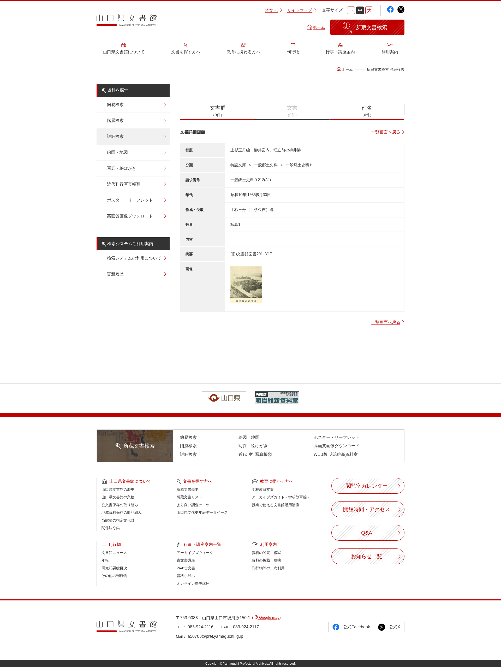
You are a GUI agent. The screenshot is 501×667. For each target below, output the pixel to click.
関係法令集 (111, 528)
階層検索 (115, 120)
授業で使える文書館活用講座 (275, 505)
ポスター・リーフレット (130, 200)
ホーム (319, 27)
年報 (105, 560)
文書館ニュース (114, 553)
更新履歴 (115, 274)
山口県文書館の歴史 (118, 489)
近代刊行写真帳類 (123, 184)
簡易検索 (115, 104)
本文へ (271, 10)
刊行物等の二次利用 (268, 568)
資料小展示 (186, 576)
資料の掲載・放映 (266, 560)
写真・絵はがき (121, 168)
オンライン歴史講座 (193, 583)
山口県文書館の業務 (118, 497)
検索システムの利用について (134, 258)
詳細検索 (115, 136)
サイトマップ (299, 10)
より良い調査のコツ (193, 505)
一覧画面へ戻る (385, 132)
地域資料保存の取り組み (122, 512)
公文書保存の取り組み (120, 505)
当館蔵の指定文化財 (118, 520)
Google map (268, 617)
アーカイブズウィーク (195, 553)
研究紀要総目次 (114, 568)
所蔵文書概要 (188, 489)
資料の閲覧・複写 (266, 553)
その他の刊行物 (114, 576)
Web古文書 (186, 568)
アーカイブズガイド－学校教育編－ (281, 497)
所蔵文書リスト (189, 497)
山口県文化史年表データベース (202, 512)
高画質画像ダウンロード (130, 216)
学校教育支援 (263, 489)
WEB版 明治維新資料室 (336, 454)
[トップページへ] (127, 22)
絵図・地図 (117, 152)
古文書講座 (186, 560)
